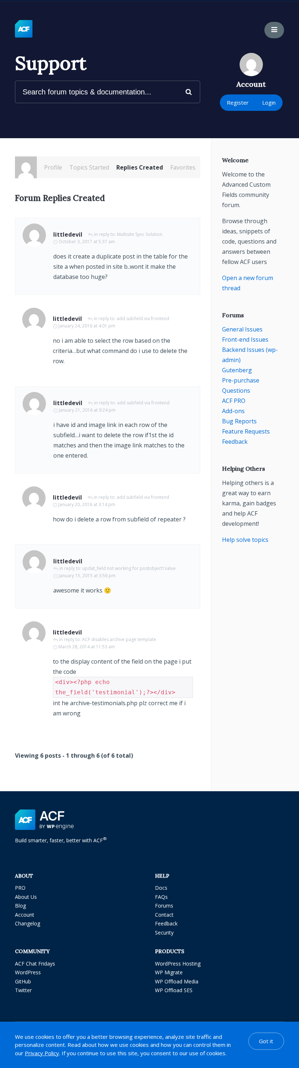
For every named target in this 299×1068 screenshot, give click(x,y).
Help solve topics (245, 540)
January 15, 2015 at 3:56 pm (87, 575)
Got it (266, 1041)
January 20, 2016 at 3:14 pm (86, 504)
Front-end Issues (245, 339)
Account (24, 914)
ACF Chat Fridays (35, 963)
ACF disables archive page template (119, 639)
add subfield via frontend (143, 318)
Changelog (27, 923)
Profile (53, 167)
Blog (20, 905)
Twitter (23, 990)
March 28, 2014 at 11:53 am (86, 647)
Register (238, 102)
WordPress (28, 972)
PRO (20, 887)
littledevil (67, 234)
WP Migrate (169, 972)
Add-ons (233, 411)
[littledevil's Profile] (26, 167)
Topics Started (89, 167)
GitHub (23, 981)
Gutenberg (237, 370)
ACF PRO (233, 401)
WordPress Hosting (178, 963)
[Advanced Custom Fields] (23, 29)
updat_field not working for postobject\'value (129, 568)
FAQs (161, 896)
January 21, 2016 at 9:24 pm (87, 410)
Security (164, 932)
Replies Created (139, 167)
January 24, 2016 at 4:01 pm (86, 326)
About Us (26, 896)
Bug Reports (239, 421)
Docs (161, 887)
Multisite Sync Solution (139, 234)
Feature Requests (246, 431)
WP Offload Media (176, 981)
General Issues (242, 329)
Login (269, 102)
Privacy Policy (42, 1053)
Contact (164, 914)
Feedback (235, 442)
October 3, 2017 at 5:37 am (87, 241)
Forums (164, 905)
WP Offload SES (174, 990)
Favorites (182, 167)
